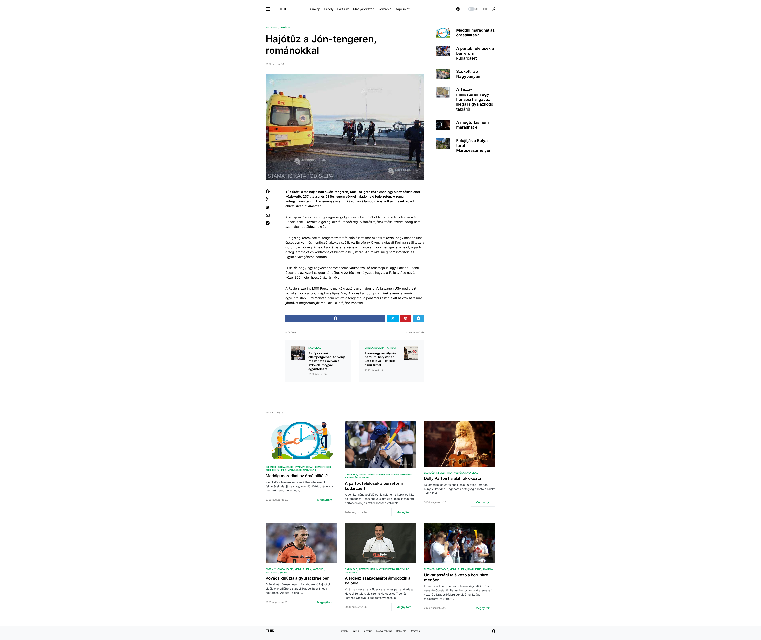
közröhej (318, 569)
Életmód (271, 467)
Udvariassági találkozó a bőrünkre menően (456, 577)
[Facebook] (458, 9)
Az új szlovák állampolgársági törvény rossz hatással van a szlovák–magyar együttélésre (326, 361)
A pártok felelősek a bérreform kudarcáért (475, 53)
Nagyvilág (272, 27)
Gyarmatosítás (304, 467)
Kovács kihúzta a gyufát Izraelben (298, 578)
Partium (391, 347)
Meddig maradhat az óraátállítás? (475, 32)
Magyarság (295, 470)
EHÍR (281, 9)
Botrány (271, 569)
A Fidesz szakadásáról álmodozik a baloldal (377, 580)
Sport (283, 572)
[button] (268, 9)
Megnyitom (324, 499)
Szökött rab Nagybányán (468, 74)
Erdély (369, 347)
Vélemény (351, 572)
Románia (285, 27)
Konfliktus (383, 474)
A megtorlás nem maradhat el (472, 125)
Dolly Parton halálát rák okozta (452, 478)
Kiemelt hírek (323, 467)
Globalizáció (285, 467)
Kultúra (379, 347)
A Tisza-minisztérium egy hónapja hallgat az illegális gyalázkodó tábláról (474, 99)
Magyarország (385, 569)
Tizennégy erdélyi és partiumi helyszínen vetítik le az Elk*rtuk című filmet (380, 359)
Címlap (344, 631)
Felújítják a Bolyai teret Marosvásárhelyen (473, 145)
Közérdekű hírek (276, 470)
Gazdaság (351, 474)
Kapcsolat (415, 631)
